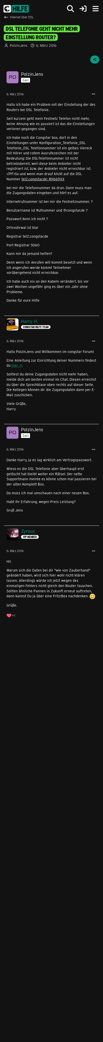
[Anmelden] (83, 9)
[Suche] (71, 9)
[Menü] (95, 9)
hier (15, 365)
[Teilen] (94, 60)
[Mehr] (93, 94)
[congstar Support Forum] (16, 9)
